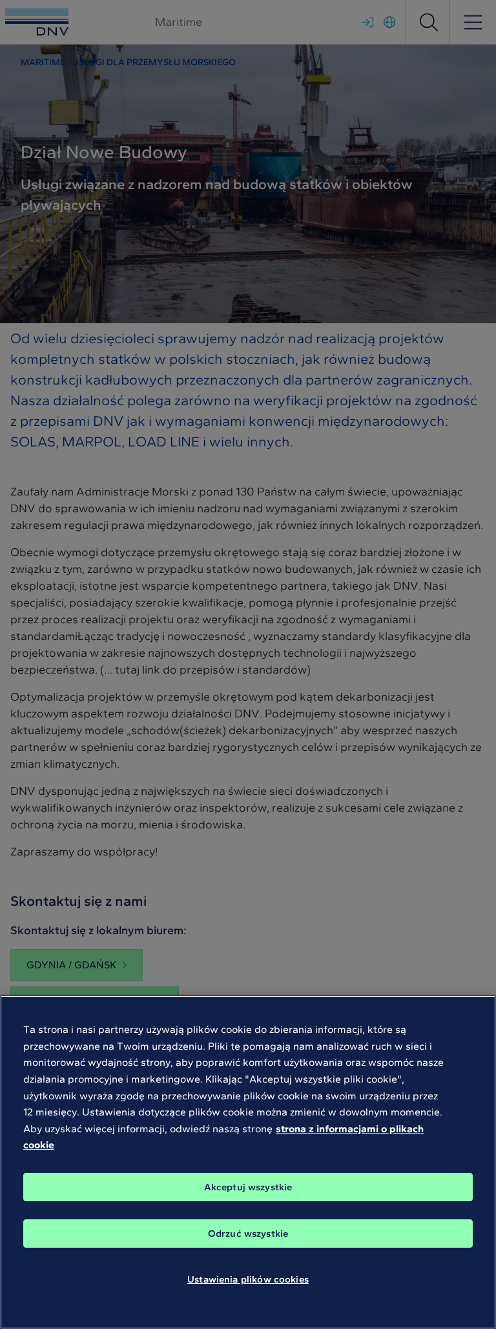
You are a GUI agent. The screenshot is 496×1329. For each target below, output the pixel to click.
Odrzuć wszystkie (248, 1233)
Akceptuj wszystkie (248, 1187)
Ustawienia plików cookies (248, 1279)
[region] (248, 1162)
